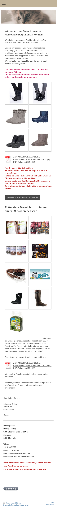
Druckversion (10, 503)
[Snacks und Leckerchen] (40, 251)
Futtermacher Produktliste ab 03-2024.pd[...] (32, 159)
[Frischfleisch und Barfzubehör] (16, 227)
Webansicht (50, 504)
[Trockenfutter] (40, 227)
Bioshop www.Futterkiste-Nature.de (22, 198)
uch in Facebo (16, 374)
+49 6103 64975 (9, 447)
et (6, 374)
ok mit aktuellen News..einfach (36, 374)
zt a (8, 374)
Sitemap (18, 503)
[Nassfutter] (16, 251)
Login (52, 502)
